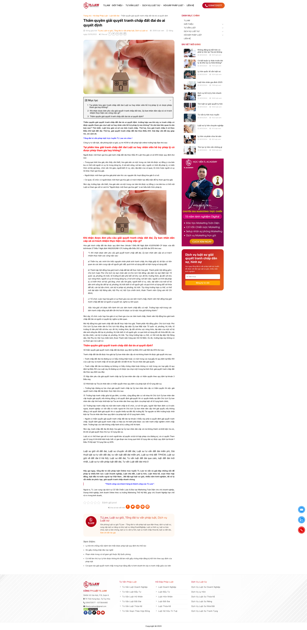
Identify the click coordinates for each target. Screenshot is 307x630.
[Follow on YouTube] (103, 613)
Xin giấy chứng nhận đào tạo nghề (99, 550)
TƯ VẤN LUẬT (132, 5)
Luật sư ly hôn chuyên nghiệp (210, 125)
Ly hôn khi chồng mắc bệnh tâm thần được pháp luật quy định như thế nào (116, 546)
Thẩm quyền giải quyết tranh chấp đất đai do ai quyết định (110, 122)
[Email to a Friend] (117, 34)
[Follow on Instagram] (90, 613)
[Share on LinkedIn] (125, 34)
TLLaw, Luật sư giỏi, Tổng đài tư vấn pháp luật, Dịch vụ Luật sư (123, 31)
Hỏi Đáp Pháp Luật (100, 16)
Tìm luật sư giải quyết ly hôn (210, 104)
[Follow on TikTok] (94, 613)
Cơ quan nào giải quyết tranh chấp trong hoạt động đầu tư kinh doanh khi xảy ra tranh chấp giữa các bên (128, 566)
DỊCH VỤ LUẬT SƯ (151, 5)
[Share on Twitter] (113, 34)
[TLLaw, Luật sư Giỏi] (91, 5)
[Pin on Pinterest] (121, 34)
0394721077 (91, 603)
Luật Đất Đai (114, 16)
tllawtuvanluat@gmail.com (96, 606)
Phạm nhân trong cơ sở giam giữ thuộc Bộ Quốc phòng (108, 554)
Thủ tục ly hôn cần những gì (210, 147)
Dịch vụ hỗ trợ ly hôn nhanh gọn (209, 94)
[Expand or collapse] (170, 100)
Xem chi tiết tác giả (108, 533)
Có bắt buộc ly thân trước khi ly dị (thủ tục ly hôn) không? (210, 62)
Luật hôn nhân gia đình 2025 (210, 82)
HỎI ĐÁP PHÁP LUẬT (173, 5)
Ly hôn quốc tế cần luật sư (209, 71)
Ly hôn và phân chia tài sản (209, 136)
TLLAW (106, 5)
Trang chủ (87, 16)
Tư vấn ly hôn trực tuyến (208, 115)
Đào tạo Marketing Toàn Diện (142, 490)
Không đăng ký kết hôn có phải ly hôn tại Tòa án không (210, 51)
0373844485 (102, 603)
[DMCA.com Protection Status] (90, 609)
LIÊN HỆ (190, 5)
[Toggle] (223, 24)
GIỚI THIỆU (117, 5)
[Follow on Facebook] (86, 613)
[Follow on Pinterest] (98, 613)
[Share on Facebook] (109, 34)
